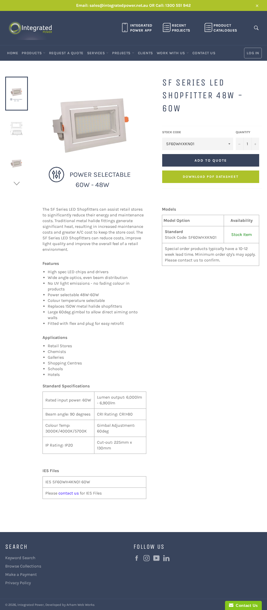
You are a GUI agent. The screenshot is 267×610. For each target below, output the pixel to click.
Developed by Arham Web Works (70, 605)
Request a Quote (66, 53)
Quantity (243, 132)
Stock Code (171, 132)
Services (96, 53)
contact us (68, 493)
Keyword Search (20, 557)
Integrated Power (30, 605)
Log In (253, 53)
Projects (122, 53)
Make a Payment (21, 574)
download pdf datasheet (211, 177)
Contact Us (204, 53)
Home (12, 53)
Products (32, 53)
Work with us (171, 53)
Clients (145, 53)
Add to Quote (211, 160)
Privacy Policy (18, 582)
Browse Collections (23, 566)
